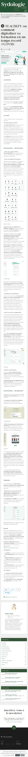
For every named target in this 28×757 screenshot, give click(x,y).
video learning (4, 662)
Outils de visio (5, 654)
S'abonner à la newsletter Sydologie (14, 722)
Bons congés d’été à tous (11, 673)
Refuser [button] (22, 755)
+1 (18, 589)
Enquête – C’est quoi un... (11, 694)
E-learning (4, 643)
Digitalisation (7, 597)
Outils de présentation (6, 650)
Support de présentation (7, 660)
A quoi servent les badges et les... (13, 698)
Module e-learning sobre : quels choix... (14, 681)
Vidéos (3, 664)
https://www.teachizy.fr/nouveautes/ (11, 547)
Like (6, 589)
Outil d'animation (5, 647)
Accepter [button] (17, 755)
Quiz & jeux (4, 656)
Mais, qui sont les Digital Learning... (13, 690)
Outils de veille (5, 652)
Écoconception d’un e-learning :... (13, 677)
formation (13, 597)
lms (16, 597)
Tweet (12, 589)
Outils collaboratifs (6, 649)
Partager (7, 592)
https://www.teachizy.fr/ (14, 71)
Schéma (3, 658)
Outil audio (4, 645)
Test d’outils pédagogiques (8, 14)
